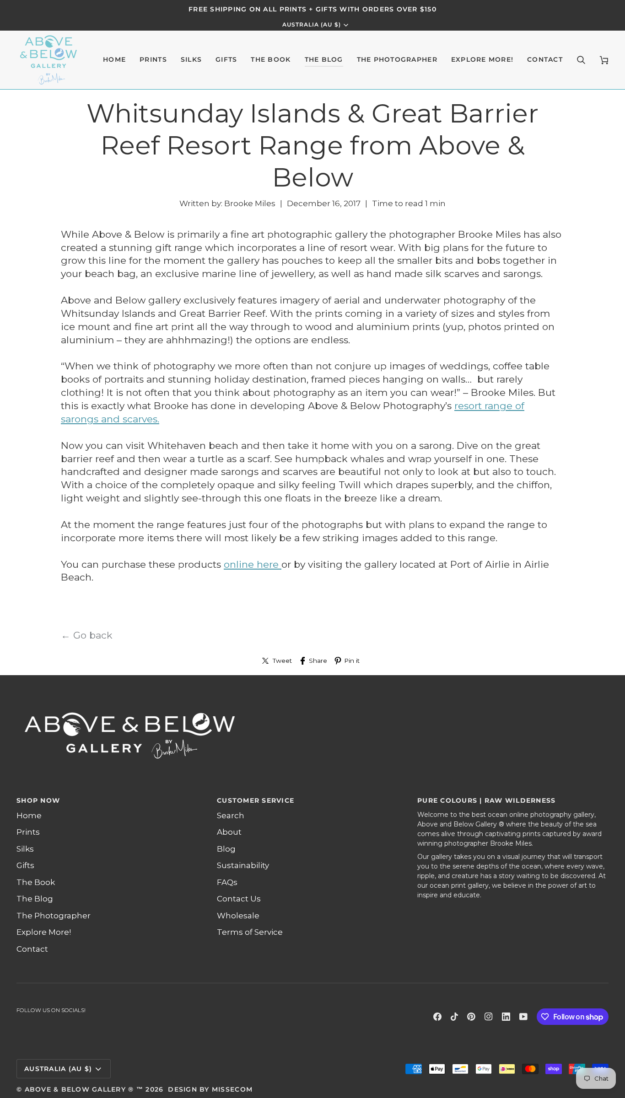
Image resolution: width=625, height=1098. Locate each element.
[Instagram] (489, 1017)
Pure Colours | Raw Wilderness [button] (486, 800)
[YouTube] (523, 1017)
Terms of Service (250, 932)
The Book (35, 882)
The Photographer (53, 915)
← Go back (87, 635)
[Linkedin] (506, 1017)
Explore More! (43, 932)
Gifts (25, 865)
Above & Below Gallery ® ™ (84, 1089)
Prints (28, 832)
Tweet (282, 660)
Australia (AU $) (311, 24)
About (229, 832)
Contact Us (239, 898)
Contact (32, 949)
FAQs (227, 882)
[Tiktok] (454, 1017)
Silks (25, 848)
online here (252, 564)
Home (29, 815)
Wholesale (238, 915)
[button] (153, 60)
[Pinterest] (471, 1017)
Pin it (352, 660)
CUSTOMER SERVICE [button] (255, 800)
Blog (226, 848)
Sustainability (243, 865)
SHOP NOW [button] (38, 800)
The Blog (34, 898)
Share (318, 660)
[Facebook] (437, 1017)
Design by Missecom (210, 1089)
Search (230, 815)
